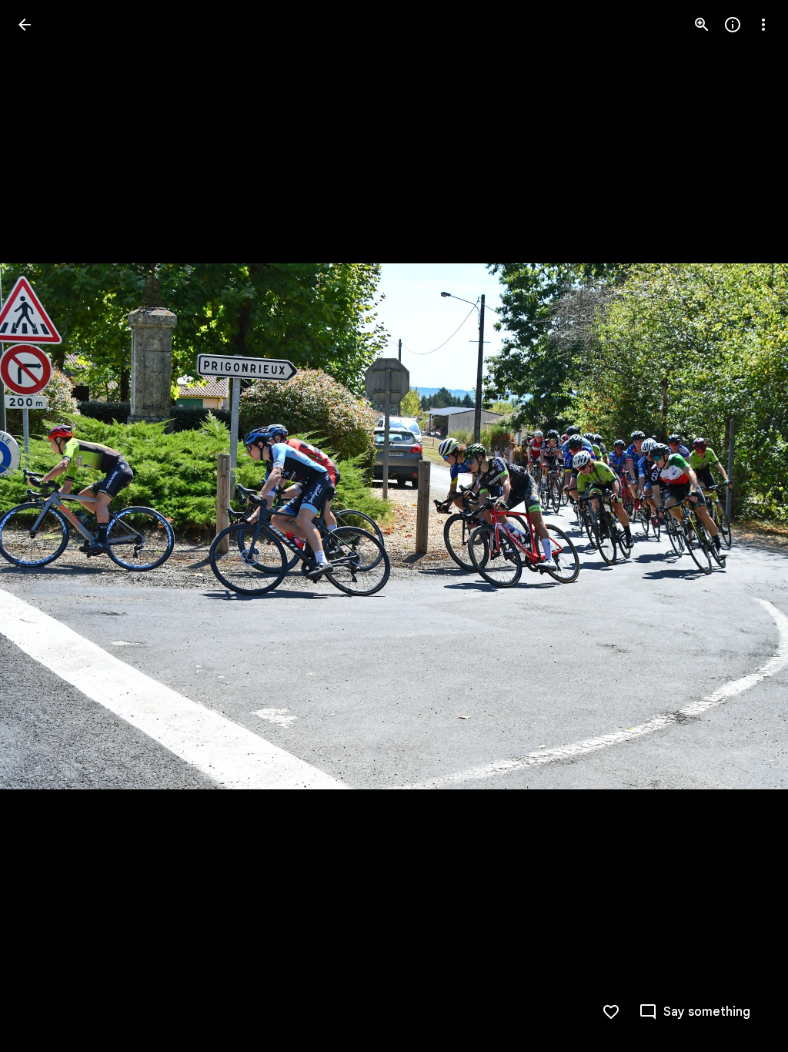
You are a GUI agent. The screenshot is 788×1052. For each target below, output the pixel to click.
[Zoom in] (701, 24)
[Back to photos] (24, 24)
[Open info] (732, 24)
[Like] (611, 1012)
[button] (43, 526)
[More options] (763, 24)
